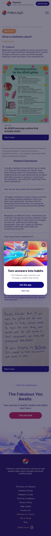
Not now (25, 291)
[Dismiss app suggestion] (44, 245)
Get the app (25, 285)
